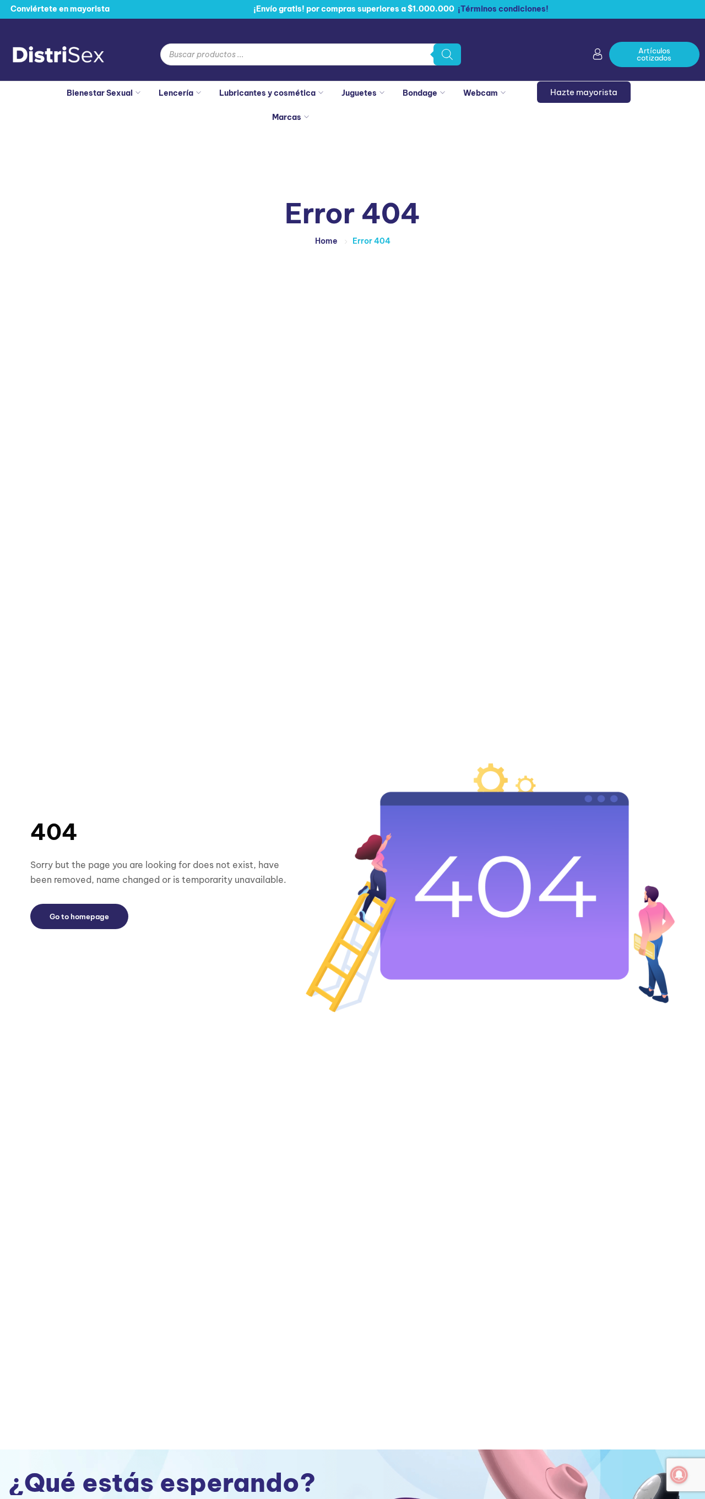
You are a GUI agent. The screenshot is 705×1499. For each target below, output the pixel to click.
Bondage (420, 93)
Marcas (286, 117)
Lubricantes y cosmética (267, 93)
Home (326, 241)
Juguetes (359, 93)
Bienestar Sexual (100, 93)
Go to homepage (79, 916)
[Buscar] (447, 54)
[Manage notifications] (679, 1475)
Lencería (176, 93)
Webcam (480, 93)
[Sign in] (597, 56)
